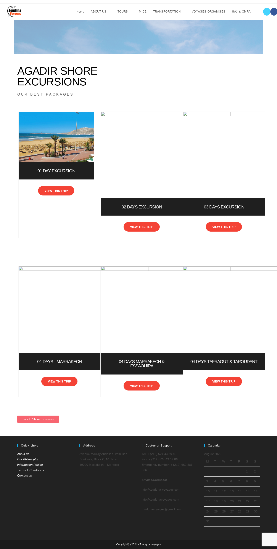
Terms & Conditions (30, 470)
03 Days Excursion (224, 207)
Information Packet (30, 464)
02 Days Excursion (142, 207)
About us (23, 454)
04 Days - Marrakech (59, 361)
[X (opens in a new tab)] (266, 12)
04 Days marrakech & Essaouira (141, 363)
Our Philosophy (27, 459)
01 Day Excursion (56, 170)
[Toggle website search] (258, 12)
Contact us (24, 475)
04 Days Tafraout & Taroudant (223, 361)
